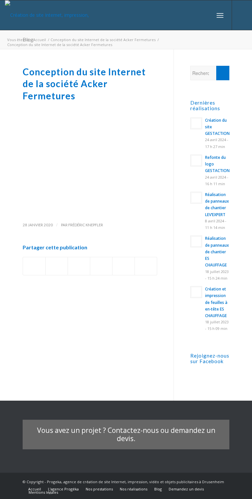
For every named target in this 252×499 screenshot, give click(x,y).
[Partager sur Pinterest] (124, 266)
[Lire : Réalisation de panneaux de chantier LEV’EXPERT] (196, 198)
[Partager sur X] (57, 266)
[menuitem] (205, 15)
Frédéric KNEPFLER (85, 225)
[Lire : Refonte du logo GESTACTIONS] (196, 160)
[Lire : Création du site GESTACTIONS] (196, 123)
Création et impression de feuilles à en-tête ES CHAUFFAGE (216, 302)
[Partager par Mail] (146, 266)
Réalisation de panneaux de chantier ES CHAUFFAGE (217, 251)
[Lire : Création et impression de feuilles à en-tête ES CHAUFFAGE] (196, 292)
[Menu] (220, 15)
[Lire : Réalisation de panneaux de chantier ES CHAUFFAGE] (196, 241)
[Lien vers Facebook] (242, 15)
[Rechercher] (205, 15)
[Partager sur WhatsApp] (101, 266)
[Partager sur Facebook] (34, 266)
